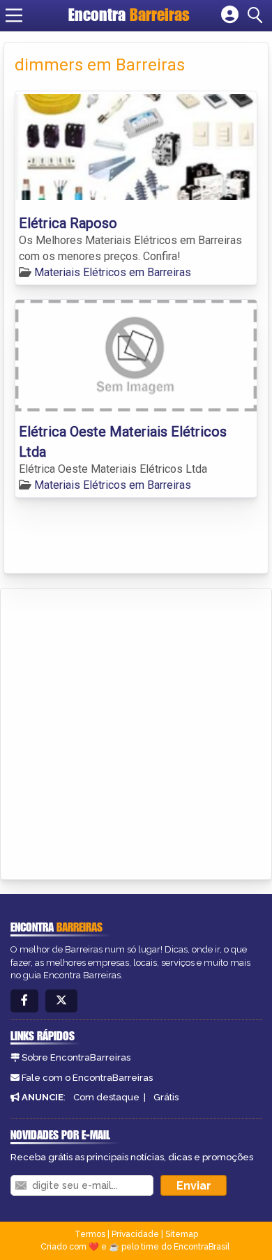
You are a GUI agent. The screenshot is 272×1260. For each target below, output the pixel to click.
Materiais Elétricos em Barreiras (112, 272)
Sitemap (181, 1234)
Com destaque (106, 1097)
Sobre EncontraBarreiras (76, 1057)
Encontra (129, 14)
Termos (90, 1234)
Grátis (166, 1097)
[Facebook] (24, 1000)
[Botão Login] (230, 15)
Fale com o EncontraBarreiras (87, 1077)
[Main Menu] (14, 15)
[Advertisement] (136, 731)
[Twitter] (61, 1000)
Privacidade (135, 1234)
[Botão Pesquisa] (257, 15)
